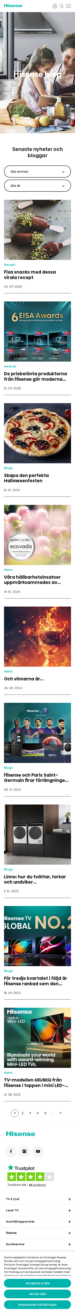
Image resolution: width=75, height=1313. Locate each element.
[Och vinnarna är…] (37, 651)
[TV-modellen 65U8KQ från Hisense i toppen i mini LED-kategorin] (37, 1054)
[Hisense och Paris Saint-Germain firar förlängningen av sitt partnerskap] (37, 749)
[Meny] (68, 6)
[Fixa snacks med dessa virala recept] (37, 246)
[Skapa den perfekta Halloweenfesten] (37, 450)
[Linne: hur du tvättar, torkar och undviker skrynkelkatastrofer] (37, 851)
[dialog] (37, 1282)
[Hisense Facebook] (11, 1151)
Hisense (11, 1233)
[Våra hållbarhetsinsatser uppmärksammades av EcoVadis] (37, 551)
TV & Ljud (12, 1199)
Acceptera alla (38, 1283)
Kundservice (15, 1244)
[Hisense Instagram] (24, 1151)
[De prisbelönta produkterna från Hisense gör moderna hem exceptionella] (37, 348)
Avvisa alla (37, 1294)
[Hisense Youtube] (38, 1151)
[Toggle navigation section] (70, 1199)
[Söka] (61, 6)
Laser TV (12, 1210)
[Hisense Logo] (25, 5)
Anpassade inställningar (37, 1304)
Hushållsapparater (20, 1222)
